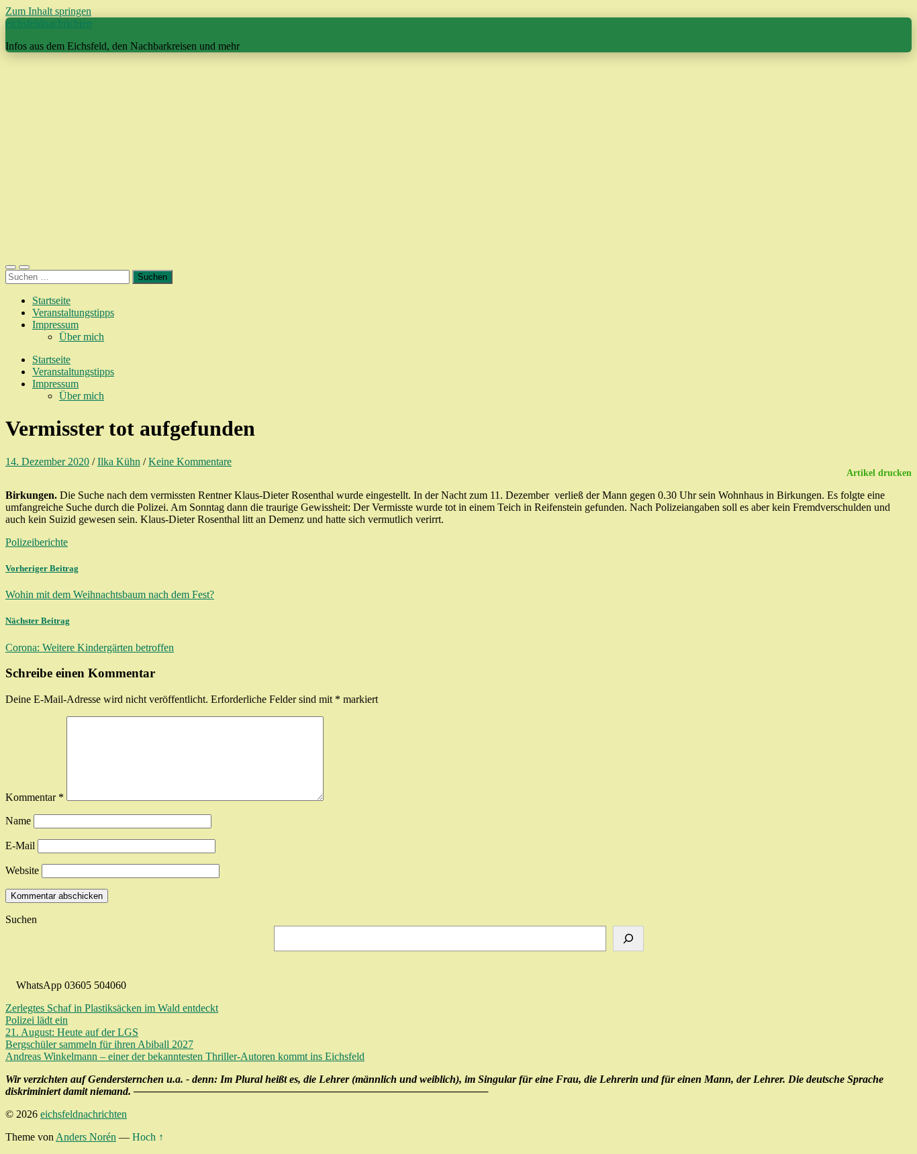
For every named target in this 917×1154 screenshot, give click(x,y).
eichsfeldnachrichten (48, 23)
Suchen (21, 919)
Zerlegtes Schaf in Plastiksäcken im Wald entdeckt (111, 1008)
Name (18, 820)
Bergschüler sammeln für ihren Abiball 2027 (99, 1044)
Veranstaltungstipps (73, 312)
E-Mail (20, 845)
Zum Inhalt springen (48, 11)
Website (22, 870)
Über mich (81, 336)
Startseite (51, 300)
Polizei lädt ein (36, 1020)
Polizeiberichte (36, 542)
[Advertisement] (458, 157)
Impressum (55, 324)
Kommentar (34, 797)
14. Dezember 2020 (47, 461)
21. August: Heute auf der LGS (71, 1032)
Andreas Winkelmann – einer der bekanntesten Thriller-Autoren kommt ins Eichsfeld (185, 1056)
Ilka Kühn (118, 461)
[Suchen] (628, 938)
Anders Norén (86, 1137)
